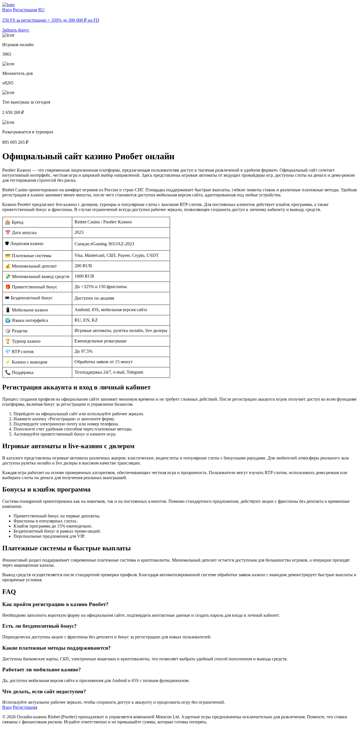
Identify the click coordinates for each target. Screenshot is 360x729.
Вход (7, 9)
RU (41, 9)
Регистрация (25, 9)
